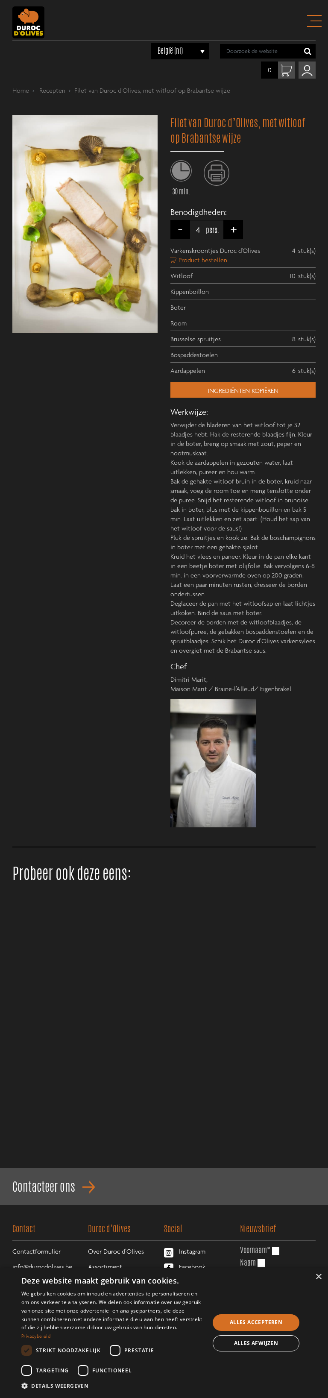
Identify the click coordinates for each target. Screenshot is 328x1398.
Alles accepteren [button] (256, 1322)
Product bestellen (203, 260)
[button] (112, 1386)
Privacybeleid (35, 1336)
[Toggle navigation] (314, 21)
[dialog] (164, 1333)
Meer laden (164, 1171)
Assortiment (105, 1266)
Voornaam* (255, 1249)
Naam (248, 1262)
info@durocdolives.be (42, 1266)
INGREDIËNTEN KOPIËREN (243, 390)
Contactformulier (36, 1251)
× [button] (318, 1277)
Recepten (51, 90)
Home (20, 90)
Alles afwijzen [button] (256, 1343)
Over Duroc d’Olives (116, 1251)
